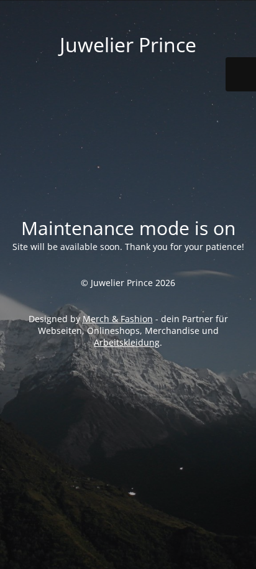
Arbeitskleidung (127, 342)
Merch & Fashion (118, 319)
